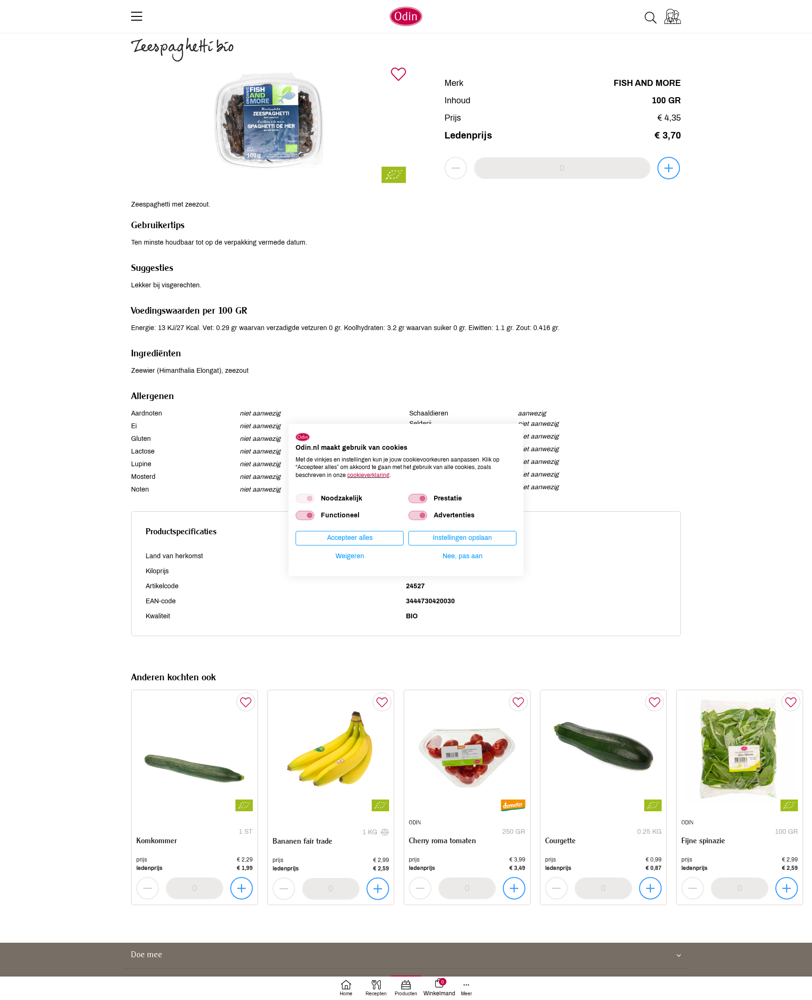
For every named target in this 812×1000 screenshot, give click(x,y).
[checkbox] (305, 498)
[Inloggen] (672, 16)
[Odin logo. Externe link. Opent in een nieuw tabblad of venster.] (303, 437)
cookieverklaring (368, 475)
